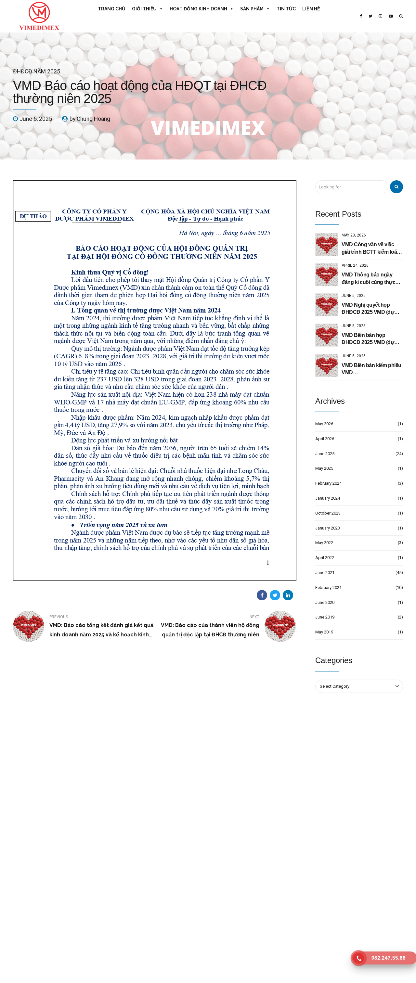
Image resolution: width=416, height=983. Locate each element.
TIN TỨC (286, 8)
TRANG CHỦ (111, 8)
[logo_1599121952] (65, 790)
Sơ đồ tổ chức (126, 871)
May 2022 (324, 542)
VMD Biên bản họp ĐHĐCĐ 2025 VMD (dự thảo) (368, 339)
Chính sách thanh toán (134, 895)
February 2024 (328, 483)
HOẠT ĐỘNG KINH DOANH (198, 8)
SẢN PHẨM (252, 8)
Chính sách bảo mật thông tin (141, 919)
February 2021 (328, 587)
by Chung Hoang (90, 119)
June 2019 (324, 617)
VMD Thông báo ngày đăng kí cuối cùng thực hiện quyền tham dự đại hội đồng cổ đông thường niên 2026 (372, 279)
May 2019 (324, 632)
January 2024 (327, 498)
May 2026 (324, 423)
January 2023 (327, 528)
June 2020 (324, 602)
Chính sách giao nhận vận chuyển (145, 907)
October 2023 (328, 513)
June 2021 (324, 572)
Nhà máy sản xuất (130, 883)
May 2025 (324, 468)
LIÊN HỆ (311, 8)
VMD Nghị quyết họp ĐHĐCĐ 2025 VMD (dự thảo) (368, 309)
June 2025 (324, 453)
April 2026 (324, 438)
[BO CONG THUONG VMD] (359, 884)
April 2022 (324, 557)
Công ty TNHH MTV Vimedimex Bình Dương (254, 871)
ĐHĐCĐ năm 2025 (36, 71)
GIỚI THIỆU (144, 8)
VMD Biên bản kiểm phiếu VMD (371, 369)
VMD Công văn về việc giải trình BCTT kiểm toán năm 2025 (371, 249)
